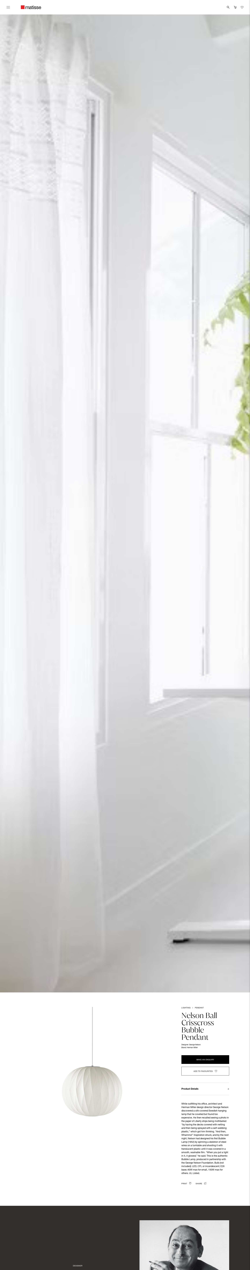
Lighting (186, 1008)
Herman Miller (192, 1048)
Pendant (199, 1008)
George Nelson (195, 1045)
